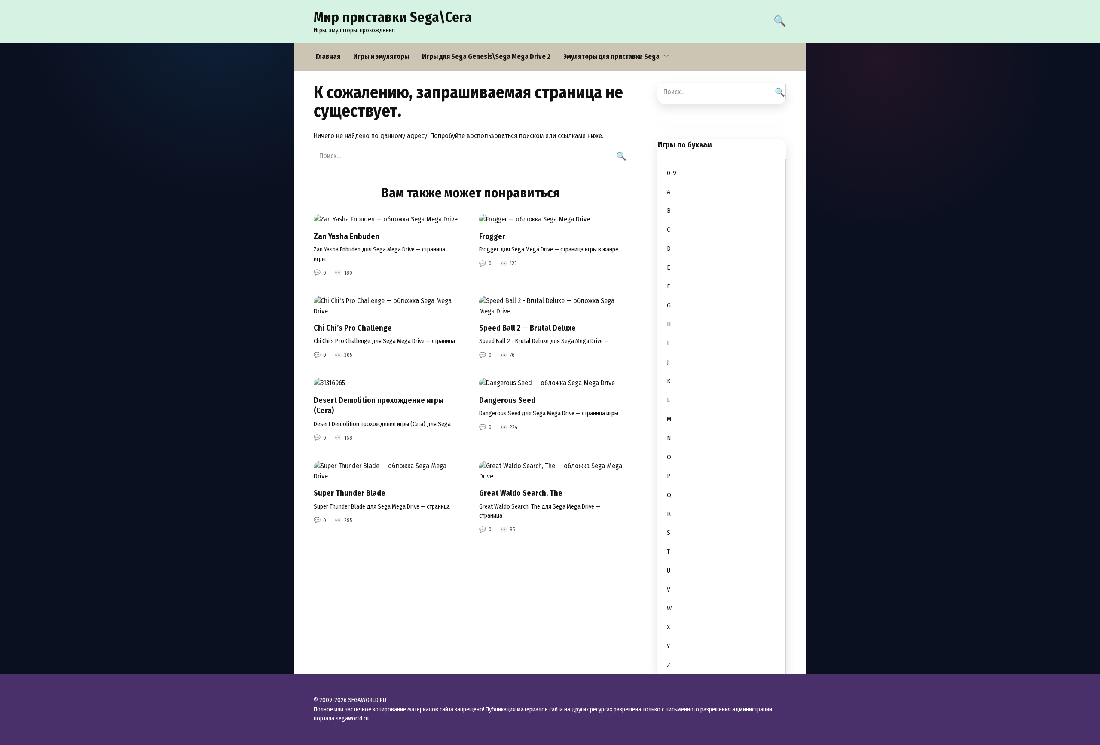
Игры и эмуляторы (381, 56)
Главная (328, 56)
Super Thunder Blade (349, 493)
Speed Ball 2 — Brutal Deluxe (527, 328)
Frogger (492, 236)
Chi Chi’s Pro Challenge (353, 328)
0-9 (671, 173)
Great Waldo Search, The (520, 493)
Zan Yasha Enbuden (346, 236)
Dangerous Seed (507, 400)
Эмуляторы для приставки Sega (611, 56)
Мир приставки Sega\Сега (393, 17)
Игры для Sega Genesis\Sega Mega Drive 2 (486, 56)
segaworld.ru (352, 718)
